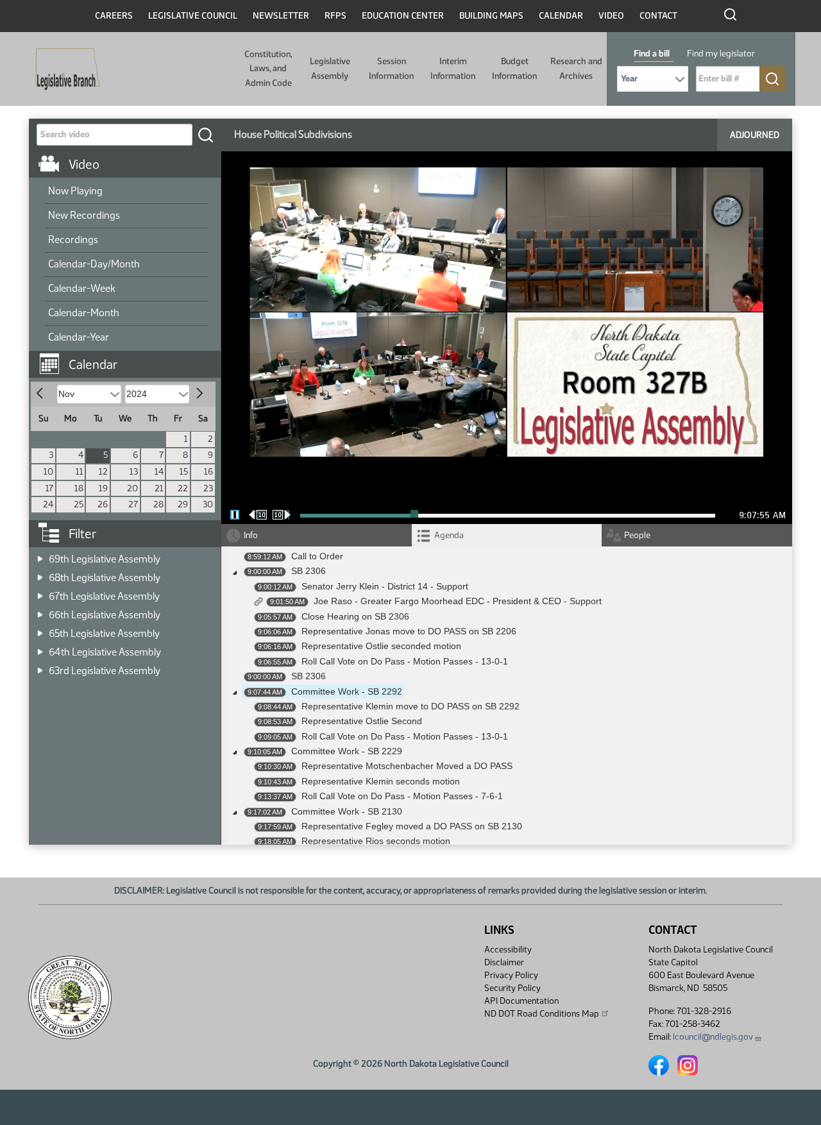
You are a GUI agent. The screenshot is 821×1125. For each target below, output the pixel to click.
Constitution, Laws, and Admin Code (268, 69)
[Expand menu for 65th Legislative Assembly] (40, 629)
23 (208, 488)
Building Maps (491, 15)
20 (132, 488)
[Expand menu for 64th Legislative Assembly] (40, 648)
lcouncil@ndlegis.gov (713, 1036)
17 (49, 488)
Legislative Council (192, 15)
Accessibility (508, 949)
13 (134, 471)
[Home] (63, 69)
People (637, 535)
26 (102, 504)
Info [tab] (251, 535)
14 (159, 471)
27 (133, 504)
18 (78, 488)
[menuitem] (126, 192)
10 (48, 471)
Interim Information (452, 68)
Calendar (561, 15)
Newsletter (281, 15)
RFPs (335, 15)
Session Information (391, 68)
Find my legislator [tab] (721, 53)
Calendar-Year (78, 337)
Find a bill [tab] (652, 53)
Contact (658, 15)
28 (158, 504)
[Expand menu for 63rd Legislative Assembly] (40, 667)
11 (79, 471)
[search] (205, 134)
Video (611, 15)
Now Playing (75, 191)
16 (208, 471)
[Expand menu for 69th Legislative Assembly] (40, 555)
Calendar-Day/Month (94, 264)
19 (103, 488)
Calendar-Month (83, 313)
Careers (114, 15)
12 (103, 471)
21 (159, 488)
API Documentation (521, 1000)
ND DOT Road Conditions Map (541, 1013)
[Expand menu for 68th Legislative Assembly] (40, 574)
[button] (129, 358)
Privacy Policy (511, 975)
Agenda (449, 535)
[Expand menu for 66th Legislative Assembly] (40, 611)
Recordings (73, 239)
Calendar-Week (81, 288)
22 (183, 488)
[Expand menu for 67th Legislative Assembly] (40, 592)
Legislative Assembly (330, 68)
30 (208, 504)
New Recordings (84, 215)
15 (184, 471)
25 (78, 504)
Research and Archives (576, 68)
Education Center (403, 15)
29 (183, 504)
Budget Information (514, 68)
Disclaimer (504, 962)
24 (48, 504)
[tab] (507, 535)
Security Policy (512, 988)
